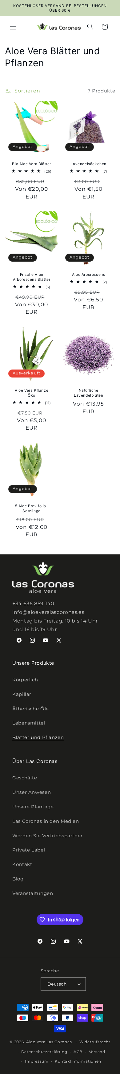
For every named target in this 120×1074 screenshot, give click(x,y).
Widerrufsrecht (94, 1042)
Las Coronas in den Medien (45, 821)
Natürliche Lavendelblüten (88, 393)
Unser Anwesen (31, 792)
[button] (13, 26)
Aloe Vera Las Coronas (49, 1042)
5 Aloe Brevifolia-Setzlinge (31, 508)
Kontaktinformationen (78, 1061)
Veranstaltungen (32, 893)
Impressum (37, 1061)
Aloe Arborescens (88, 274)
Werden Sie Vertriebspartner (47, 836)
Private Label (28, 850)
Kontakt (22, 864)
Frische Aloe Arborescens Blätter (31, 277)
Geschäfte (24, 778)
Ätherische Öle (30, 709)
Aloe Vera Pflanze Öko (31, 393)
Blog (18, 879)
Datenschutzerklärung (44, 1052)
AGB (78, 1052)
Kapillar (21, 694)
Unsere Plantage (33, 807)
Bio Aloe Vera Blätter (31, 163)
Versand (97, 1052)
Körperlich (25, 680)
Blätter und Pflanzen (38, 737)
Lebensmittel (28, 723)
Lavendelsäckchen (88, 163)
